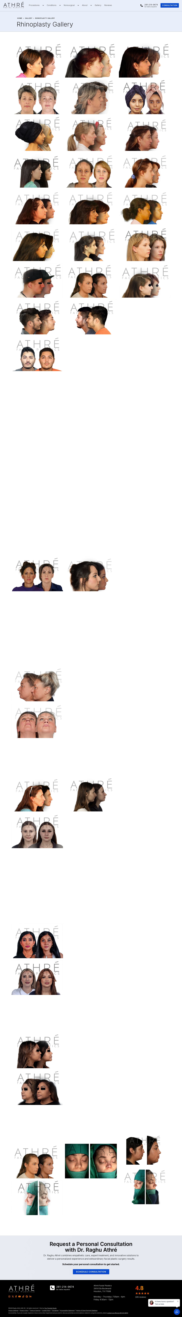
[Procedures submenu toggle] (43, 5)
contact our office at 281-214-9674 (117, 1313)
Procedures (34, 5)
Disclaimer (55, 1310)
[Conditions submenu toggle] (60, 5)
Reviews (108, 5)
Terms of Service (35, 1310)
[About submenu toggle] (91, 5)
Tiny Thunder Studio (50, 1308)
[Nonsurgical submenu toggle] (78, 5)
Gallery (98, 5)
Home (19, 18)
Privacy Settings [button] (13, 1310)
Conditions (51, 5)
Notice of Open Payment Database (86, 1310)
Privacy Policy (24, 1310)
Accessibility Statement (67, 1310)
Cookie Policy (46, 1310)
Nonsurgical (69, 5)
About (85, 5)
